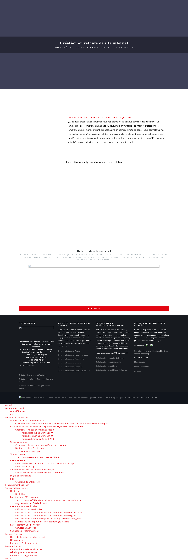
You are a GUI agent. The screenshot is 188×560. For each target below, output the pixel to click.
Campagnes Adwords (25, 527)
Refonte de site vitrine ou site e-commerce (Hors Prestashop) (44, 463)
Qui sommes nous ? (52, 5)
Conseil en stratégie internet (24, 555)
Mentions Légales (99, 398)
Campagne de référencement (24, 530)
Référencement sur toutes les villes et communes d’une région (45, 515)
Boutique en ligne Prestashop (29, 448)
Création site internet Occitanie (108, 362)
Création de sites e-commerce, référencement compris (41, 445)
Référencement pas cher (117, 5)
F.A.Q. (12, 414)
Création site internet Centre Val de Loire (74, 371)
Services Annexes (37, 14)
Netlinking (15, 491)
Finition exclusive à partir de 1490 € (37, 439)
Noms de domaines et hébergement (27, 537)
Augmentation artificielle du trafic (31, 503)
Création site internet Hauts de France (111, 370)
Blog (123, 398)
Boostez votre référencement (24, 497)
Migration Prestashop (20, 475)
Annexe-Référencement (150, 5)
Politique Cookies (136, 398)
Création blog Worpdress (27, 481)
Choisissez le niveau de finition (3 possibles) (36, 429)
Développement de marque (23, 552)
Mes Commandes (141, 367)
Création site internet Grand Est (70, 367)
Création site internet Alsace (69, 351)
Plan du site (151, 398)
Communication (61, 14)
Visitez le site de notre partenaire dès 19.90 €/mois (39, 472)
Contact (80, 14)
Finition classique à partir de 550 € (36, 432)
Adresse (137, 371)
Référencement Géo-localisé (28, 509)
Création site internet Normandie (71, 359)
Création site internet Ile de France (110, 358)
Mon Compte (139, 362)
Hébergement (17, 540)
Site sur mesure (17, 454)
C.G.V (111, 398)
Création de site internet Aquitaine (33, 375)
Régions (156, 351)
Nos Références (17, 411)
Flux (118, 398)
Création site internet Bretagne (70, 363)
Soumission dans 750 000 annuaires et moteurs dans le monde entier (48, 500)
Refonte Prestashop (25, 466)
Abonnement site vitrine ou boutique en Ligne (32, 469)
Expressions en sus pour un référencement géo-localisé (42, 521)
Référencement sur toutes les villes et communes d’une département (48, 512)
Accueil (32, 5)
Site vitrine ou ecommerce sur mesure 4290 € (37, 457)
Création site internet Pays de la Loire (73, 355)
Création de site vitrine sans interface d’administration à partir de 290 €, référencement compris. (61, 423)
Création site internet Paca (106, 366)
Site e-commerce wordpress (28, 451)
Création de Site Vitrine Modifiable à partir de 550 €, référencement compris (46, 426)
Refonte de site (17, 460)
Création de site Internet (83, 5)
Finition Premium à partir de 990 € (36, 435)
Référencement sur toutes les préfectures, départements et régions (48, 518)
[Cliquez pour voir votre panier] (176, 23)
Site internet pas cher (143, 351)
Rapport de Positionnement (23, 543)
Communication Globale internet (26, 549)
